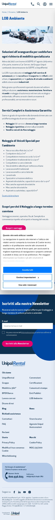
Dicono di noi (8, 404)
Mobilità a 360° (9, 388)
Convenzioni (35, 378)
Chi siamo (11, 12)
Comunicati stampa (38, 388)
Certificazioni (35, 383)
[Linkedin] (19, 492)
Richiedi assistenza (11, 414)
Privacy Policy (8, 443)
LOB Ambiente (35, 398)
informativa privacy (28, 332)
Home (4, 12)
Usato (5, 438)
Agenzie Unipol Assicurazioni (36, 425)
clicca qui (19, 261)
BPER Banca (7, 393)
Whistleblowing (9, 456)
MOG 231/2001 (35, 448)
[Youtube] (24, 492)
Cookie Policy (35, 443)
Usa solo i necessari (27, 285)
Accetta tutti (27, 270)
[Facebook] (14, 492)
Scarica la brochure (10, 196)
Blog (4, 409)
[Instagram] (29, 492)
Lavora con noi (8, 398)
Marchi (32, 438)
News (31, 409)
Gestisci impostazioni (26, 277)
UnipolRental (8, 378)
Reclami (5, 432)
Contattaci (7, 419)
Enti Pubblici (35, 393)
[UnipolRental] (27, 363)
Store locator (35, 419)
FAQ (4, 424)
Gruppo (5, 383)
